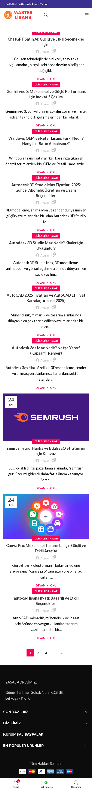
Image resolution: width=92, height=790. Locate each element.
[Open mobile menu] (86, 14)
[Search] (46, 14)
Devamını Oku (46, 79)
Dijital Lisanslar (46, 84)
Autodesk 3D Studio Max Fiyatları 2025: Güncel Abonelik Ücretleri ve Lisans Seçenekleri (46, 190)
